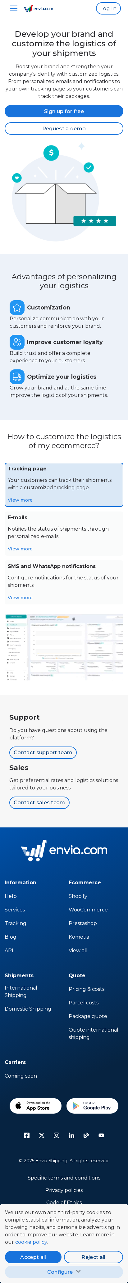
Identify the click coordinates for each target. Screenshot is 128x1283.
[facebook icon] (26, 1135)
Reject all (93, 1257)
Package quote (88, 1016)
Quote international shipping (93, 1033)
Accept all (33, 1257)
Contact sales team (39, 803)
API (9, 950)
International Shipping (21, 991)
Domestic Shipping (28, 1009)
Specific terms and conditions (64, 1178)
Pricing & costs (86, 989)
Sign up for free (64, 111)
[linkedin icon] (71, 1135)
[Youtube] (101, 1135)
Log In (108, 8)
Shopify (78, 896)
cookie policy (31, 1242)
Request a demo (64, 129)
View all (78, 950)
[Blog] (86, 1135)
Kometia (79, 937)
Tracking (15, 923)
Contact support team (43, 752)
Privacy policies (64, 1190)
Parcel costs (83, 1003)
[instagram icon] (56, 1135)
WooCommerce (88, 910)
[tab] (64, 485)
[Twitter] (41, 1135)
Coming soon (21, 1076)
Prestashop (83, 923)
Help (11, 896)
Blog (10, 937)
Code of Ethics (64, 1202)
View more (20, 500)
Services (15, 910)
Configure (60, 1272)
